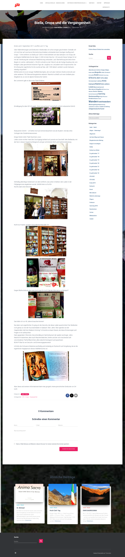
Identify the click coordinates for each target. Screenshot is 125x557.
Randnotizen (93, 209)
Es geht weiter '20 (94, 163)
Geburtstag (106, 75)
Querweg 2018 (94, 205)
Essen (96, 75)
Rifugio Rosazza (103, 96)
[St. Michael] (29, 493)
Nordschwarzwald (93, 94)
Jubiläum (99, 81)
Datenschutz (106, 7)
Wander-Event (97, 98)
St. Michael (21, 508)
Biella (93, 72)
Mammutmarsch (99, 87)
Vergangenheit (33, 397)
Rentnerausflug (94, 96)
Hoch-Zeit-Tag (55, 510)
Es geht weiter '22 (94, 169)
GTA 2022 (104, 78)
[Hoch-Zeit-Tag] (62, 494)
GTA (23, 397)
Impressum (107, 3)
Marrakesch (92, 89)
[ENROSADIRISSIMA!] (96, 494)
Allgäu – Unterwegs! (95, 130)
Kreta (104, 81)
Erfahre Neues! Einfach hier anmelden (99, 49)
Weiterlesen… (28, 520)
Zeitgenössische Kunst (96, 109)
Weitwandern (93, 215)
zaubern (97, 106)
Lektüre (107, 84)
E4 (109, 72)
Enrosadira (91, 75)
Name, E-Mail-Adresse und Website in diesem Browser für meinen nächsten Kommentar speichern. (42, 444)
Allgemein (92, 133)
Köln (102, 84)
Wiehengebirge (93, 104)
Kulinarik (92, 84)
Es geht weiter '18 (94, 156)
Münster (91, 91)
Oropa (27, 397)
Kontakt (99, 3)
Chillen (103, 72)
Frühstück (101, 75)
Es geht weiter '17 (94, 153)
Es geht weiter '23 (94, 173)
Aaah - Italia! (25, 394)
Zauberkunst (92, 106)
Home (41, 3)
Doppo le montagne (95, 143)
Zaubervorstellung (104, 106)
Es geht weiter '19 (94, 160)
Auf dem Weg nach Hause (97, 137)
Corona (107, 72)
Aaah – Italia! (93, 127)
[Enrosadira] (17, 5)
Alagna (103, 70)
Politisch (92, 202)
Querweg (101, 94)
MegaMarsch (99, 89)
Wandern (94, 101)
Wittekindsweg (101, 104)
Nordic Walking (97, 91)
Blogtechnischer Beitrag (96, 140)
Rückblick (91, 98)
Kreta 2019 (92, 183)
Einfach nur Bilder (94, 150)
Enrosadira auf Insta (15, 553)
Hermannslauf (93, 81)
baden (90, 72)
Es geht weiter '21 (94, 166)
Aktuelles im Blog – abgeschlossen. (55, 3)
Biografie (98, 72)
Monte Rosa (106, 89)
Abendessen (92, 70)
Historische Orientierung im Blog (76, 3)
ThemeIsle (108, 553)
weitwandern (105, 101)
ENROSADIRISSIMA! (90, 510)
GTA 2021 (97, 78)
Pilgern (92, 199)
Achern (98, 70)
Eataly (91, 147)
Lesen (91, 87)
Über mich (91, 3)
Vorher (91, 212)
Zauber (92, 219)
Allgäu (107, 70)
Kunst (98, 84)
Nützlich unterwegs (95, 196)
